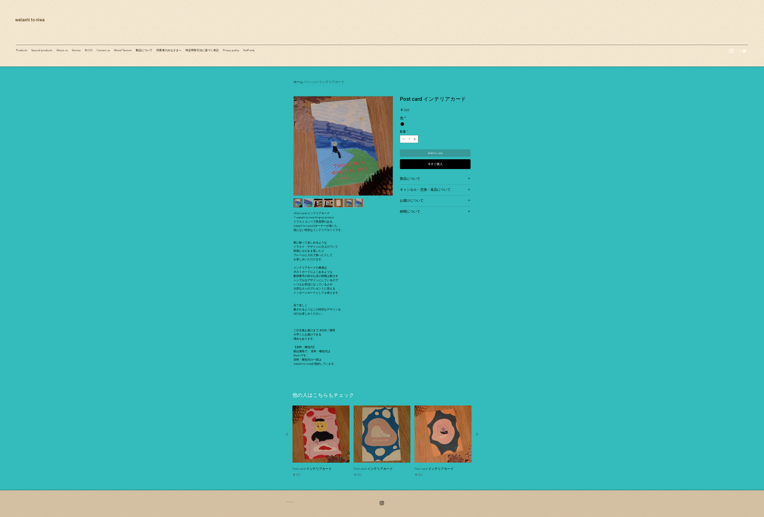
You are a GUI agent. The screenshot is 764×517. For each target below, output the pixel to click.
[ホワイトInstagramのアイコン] (732, 51)
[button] (743, 51)
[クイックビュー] (321, 434)
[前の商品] (287, 434)
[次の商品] (477, 434)
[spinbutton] (409, 139)
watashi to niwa (30, 19)
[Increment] (415, 139)
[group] (382, 441)
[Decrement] (403, 139)
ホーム (298, 82)
